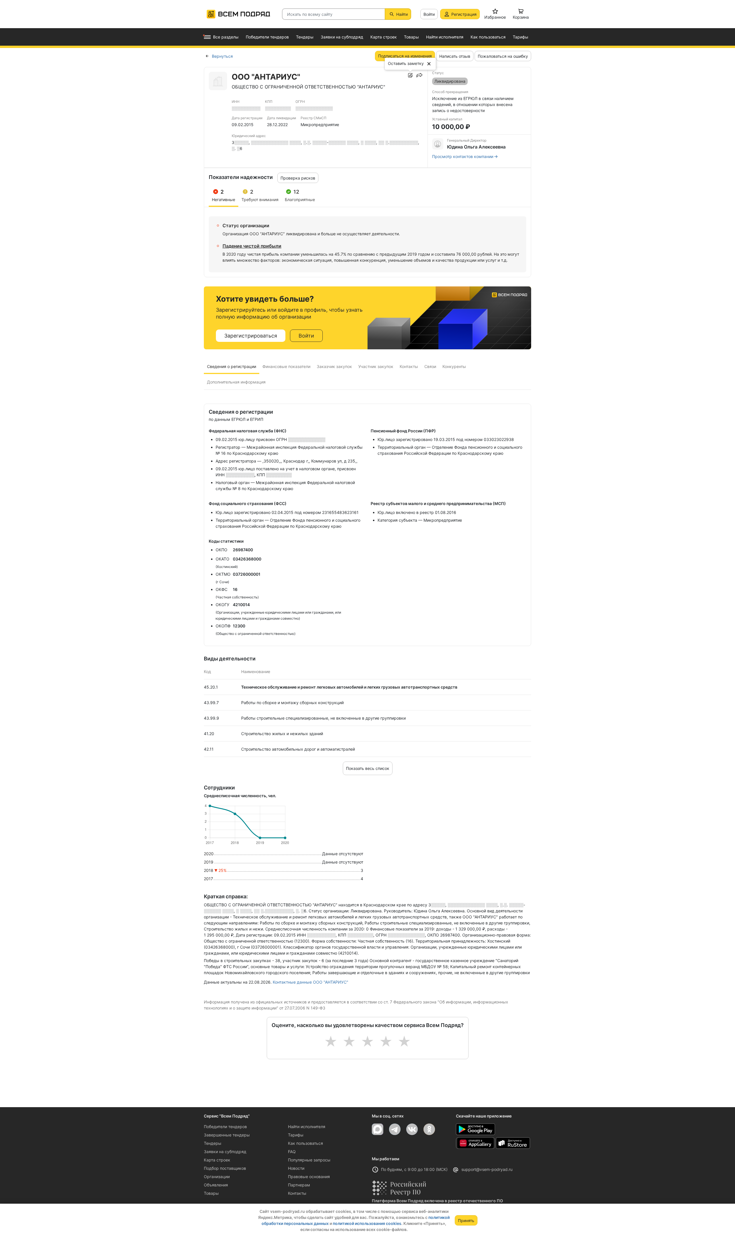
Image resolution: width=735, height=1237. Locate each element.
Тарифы (295, 1134)
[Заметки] (410, 75)
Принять (466, 1220)
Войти (429, 14)
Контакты (297, 1193)
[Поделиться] (419, 75)
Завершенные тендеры (227, 1134)
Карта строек (217, 1159)
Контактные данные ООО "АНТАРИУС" (310, 982)
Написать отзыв (454, 56)
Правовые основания (309, 1176)
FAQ (292, 1151)
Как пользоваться (305, 1143)
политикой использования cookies (367, 1223)
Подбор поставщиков (225, 1168)
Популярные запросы (309, 1159)
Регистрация (464, 14)
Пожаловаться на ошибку (503, 56)
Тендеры (212, 1143)
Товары (211, 1193)
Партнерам (299, 1184)
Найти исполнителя (306, 1126)
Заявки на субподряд (225, 1151)
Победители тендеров (225, 1126)
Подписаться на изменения (405, 55)
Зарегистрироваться (250, 336)
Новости (296, 1168)
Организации (217, 1176)
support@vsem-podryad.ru (486, 1169)
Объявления (216, 1184)
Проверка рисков (298, 178)
